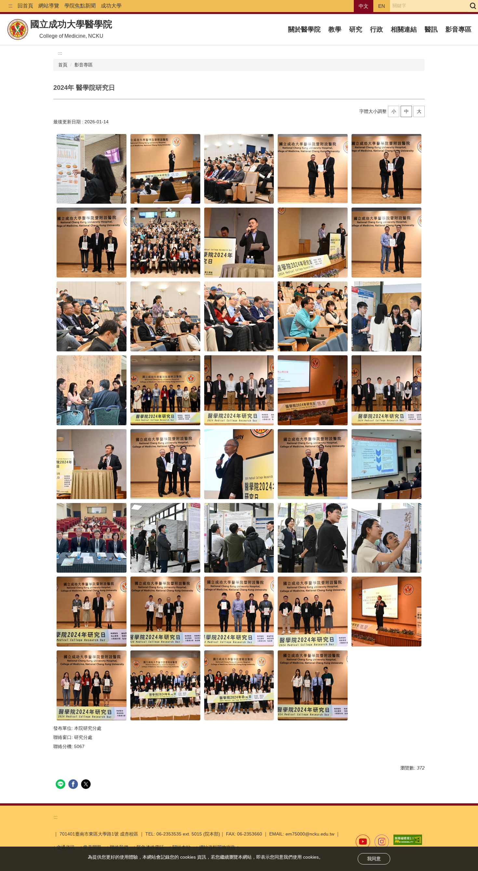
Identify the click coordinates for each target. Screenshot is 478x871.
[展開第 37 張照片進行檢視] (165, 685)
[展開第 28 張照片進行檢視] (239, 538)
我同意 (374, 858)
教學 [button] (334, 29)
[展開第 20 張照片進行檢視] (386, 390)
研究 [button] (355, 29)
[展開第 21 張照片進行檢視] (91, 464)
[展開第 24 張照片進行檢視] (313, 464)
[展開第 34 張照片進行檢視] (313, 611)
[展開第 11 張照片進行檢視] (91, 316)
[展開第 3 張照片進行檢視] (239, 169)
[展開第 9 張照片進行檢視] (313, 243)
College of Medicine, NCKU (71, 36)
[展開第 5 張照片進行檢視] (386, 169)
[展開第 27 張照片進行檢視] (165, 538)
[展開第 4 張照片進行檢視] (313, 169)
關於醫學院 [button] (304, 29)
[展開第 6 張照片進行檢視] (91, 243)
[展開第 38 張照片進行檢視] (239, 685)
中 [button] (406, 111)
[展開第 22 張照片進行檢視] (165, 464)
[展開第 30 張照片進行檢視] (386, 538)
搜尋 (473, 6)
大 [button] (419, 111)
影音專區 (458, 29)
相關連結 (404, 29)
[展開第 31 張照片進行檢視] (91, 611)
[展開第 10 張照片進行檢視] (386, 243)
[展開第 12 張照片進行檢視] (165, 316)
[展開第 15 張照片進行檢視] (386, 316)
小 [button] (394, 111)
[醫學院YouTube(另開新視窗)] (363, 842)
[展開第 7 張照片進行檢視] (165, 243)
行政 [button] (376, 29)
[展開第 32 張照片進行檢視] (165, 611)
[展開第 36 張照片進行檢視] (91, 685)
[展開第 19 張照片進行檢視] (313, 390)
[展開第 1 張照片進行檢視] (91, 169)
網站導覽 (48, 5)
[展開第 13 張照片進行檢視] (239, 316)
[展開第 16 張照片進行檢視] (91, 390)
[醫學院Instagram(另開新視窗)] (382, 842)
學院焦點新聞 (80, 5)
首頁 (62, 64)
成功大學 (111, 5)
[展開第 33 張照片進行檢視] (239, 611)
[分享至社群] (61, 785)
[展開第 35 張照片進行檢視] (386, 611)
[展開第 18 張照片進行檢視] (239, 390)
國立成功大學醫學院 (71, 24)
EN (381, 6)
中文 (363, 6)
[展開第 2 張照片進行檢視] (165, 169)
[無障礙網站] (407, 840)
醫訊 (431, 29)
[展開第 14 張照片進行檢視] (313, 316)
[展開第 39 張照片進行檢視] (313, 685)
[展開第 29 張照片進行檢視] (313, 538)
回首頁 (25, 5)
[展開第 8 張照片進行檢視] (239, 243)
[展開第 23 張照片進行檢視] (239, 464)
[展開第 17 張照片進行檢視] (165, 390)
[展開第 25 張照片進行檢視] (386, 464)
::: (10, 5)
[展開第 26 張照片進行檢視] (91, 538)
